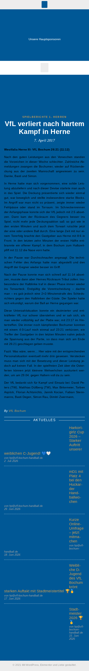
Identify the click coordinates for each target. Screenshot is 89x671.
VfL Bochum (17, 410)
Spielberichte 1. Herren (44, 117)
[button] (44, 4)
